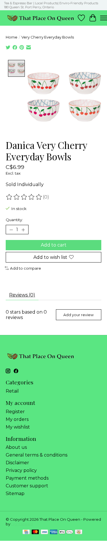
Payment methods (27, 478)
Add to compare (25, 268)
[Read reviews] (24, 197)
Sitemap (15, 493)
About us (16, 447)
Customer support (27, 485)
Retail (12, 391)
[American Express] (53, 532)
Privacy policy (21, 470)
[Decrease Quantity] (11, 229)
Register (15, 411)
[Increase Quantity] (23, 229)
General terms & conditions (36, 455)
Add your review (78, 315)
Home (11, 37)
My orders (17, 419)
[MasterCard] (35, 532)
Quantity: (14, 219)
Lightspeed (22, 524)
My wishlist (18, 427)
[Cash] (78, 532)
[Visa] (44, 532)
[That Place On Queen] (41, 18)
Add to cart (53, 245)
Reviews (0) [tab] (22, 295)
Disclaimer (17, 462)
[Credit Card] (26, 532)
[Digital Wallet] (66, 532)
